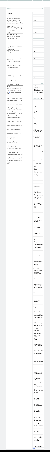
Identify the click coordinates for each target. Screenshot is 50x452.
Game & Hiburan (35, 169)
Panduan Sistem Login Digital (36, 302)
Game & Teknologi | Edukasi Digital (37, 175)
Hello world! (40, 98)
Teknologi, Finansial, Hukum (36, 432)
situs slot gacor (35, 32)
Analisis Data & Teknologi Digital (37, 136)
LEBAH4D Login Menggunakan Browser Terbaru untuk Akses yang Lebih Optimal (32, 0)
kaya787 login (35, 226)
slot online (35, 70)
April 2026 (34, 105)
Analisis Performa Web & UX (36, 137)
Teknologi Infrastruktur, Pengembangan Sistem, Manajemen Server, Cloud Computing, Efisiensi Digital (38, 426)
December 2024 (35, 124)
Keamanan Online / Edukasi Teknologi (37, 247)
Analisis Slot (35, 138)
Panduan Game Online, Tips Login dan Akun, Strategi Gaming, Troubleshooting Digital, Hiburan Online (38, 292)
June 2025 (34, 117)
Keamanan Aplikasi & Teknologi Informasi (38, 232)
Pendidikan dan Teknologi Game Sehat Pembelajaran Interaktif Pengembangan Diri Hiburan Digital (38, 322)
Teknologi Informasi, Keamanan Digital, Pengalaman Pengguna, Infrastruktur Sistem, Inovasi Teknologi (38, 423)
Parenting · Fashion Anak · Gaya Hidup (37, 314)
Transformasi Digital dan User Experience (37, 437)
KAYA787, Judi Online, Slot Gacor (37, 227)
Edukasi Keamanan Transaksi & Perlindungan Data (38, 159)
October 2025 (35, 112)
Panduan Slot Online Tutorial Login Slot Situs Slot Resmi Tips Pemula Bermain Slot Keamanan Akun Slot (38, 306)
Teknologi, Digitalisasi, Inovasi (36, 431)
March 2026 (35, 106)
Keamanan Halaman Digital (36, 246)
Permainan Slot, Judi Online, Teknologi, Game (38, 345)
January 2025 (35, 123)
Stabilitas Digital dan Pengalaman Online (37, 379)
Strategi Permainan (35, 384)
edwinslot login (35, 161)
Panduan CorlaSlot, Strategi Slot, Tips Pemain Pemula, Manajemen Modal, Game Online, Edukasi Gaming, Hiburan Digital (38, 288)
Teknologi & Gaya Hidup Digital (36, 392)
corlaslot (9, 92)
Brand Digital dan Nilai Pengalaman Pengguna (38, 145)
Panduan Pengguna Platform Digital (37, 300)
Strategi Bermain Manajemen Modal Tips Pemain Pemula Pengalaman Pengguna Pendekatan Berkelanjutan (38, 383)
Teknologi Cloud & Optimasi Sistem (37, 411)
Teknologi (34, 389)
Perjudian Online (35, 336)
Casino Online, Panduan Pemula (37, 146)
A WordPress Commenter (36, 98)
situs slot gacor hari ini (35, 448)
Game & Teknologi (35, 174)
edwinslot (34, 160)
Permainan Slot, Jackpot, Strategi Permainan (38, 344)
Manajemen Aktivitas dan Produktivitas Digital (38, 270)
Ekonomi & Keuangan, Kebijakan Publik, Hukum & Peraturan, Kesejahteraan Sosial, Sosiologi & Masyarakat (38, 163)
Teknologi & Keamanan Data (36, 399)
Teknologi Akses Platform (36, 410)
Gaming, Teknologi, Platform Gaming (37, 198)
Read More (8, 93)
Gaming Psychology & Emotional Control (37, 192)
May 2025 (34, 118)
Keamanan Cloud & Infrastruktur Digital (37, 233)
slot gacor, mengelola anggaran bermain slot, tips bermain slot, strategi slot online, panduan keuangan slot (38, 362)
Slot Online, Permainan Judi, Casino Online (38, 373)
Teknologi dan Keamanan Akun (36, 412)
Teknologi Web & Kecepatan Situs (37, 430)
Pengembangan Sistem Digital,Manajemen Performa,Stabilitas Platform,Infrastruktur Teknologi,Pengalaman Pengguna (38, 333)
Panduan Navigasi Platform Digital (37, 293)
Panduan (34, 279)
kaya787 (34, 51)
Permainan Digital (35, 339)
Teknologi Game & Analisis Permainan (37, 420)
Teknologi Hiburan (35, 421)
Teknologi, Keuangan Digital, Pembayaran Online (38, 436)
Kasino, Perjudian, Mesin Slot (36, 221)
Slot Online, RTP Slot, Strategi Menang (37, 374)
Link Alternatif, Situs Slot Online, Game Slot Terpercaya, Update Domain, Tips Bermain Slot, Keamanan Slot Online (38, 269)
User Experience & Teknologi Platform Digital (38, 446)
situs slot (34, 39)
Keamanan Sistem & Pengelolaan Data (37, 248)
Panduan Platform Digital (36, 301)
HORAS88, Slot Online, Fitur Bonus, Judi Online (38, 204)
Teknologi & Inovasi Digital (36, 398)
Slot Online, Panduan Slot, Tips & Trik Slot (38, 372)
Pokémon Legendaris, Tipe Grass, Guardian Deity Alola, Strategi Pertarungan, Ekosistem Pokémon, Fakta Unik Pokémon (38, 350)
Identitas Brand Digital (36, 207)
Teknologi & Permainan (36, 406)
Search (42, 83)
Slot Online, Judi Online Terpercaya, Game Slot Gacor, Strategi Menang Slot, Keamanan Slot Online (38, 367)
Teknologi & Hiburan (35, 393)
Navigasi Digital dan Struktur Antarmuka (37, 273)
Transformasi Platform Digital (36, 441)
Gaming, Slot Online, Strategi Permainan (37, 197)
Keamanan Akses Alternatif (36, 228)
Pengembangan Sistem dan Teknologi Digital (38, 331)
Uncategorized (35, 445)
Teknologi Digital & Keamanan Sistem (37, 417)
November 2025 (35, 111)
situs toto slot (35, 25)
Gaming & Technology (36, 191)
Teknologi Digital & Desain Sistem (37, 416)
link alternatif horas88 (36, 265)
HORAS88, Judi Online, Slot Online (37, 203)
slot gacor (34, 27)
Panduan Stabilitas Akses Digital (37, 307)
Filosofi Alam (35, 166)
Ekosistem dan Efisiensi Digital (37, 165)
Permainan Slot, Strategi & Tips (36, 346)
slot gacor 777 (35, 58)
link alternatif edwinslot (36, 264)
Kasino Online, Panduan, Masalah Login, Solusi (38, 220)
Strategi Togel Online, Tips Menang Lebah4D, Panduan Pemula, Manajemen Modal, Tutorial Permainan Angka (38, 386)
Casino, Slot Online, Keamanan (36, 147)
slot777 (34, 44)
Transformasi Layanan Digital (36, 440)
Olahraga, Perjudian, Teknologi (36, 274)
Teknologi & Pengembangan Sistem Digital (38, 405)
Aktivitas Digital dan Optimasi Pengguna (37, 131)
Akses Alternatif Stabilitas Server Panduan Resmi (38, 130)
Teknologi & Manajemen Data (36, 404)
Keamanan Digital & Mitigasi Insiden (37, 234)
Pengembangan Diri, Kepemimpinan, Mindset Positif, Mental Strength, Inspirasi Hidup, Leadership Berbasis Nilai (38, 326)
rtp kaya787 (35, 352)
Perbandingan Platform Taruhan (37, 335)
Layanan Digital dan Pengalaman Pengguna (38, 263)
